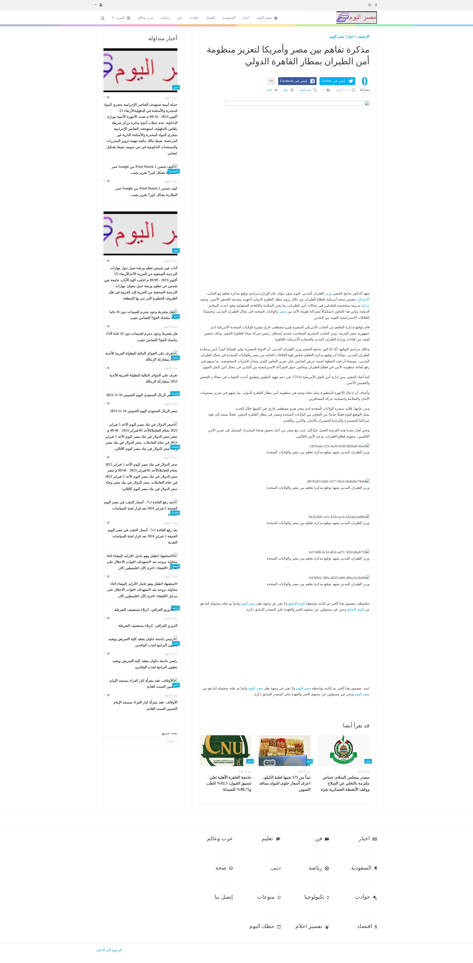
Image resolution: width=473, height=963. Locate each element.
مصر (282, 311)
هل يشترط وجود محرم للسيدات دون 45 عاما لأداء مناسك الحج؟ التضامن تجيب (141, 337)
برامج (365, 305)
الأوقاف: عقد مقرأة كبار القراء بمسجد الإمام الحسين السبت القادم (145, 705)
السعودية (228, 17)
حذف (270, 89)
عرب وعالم (146, 17)
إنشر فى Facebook (293, 81)
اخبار (246, 17)
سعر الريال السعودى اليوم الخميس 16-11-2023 (143, 411)
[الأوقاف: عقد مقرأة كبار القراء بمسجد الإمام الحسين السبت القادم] (140, 684)
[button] (98, 4)
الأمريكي (363, 299)
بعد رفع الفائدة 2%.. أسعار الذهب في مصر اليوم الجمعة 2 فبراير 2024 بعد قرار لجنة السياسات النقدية (142, 536)
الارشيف (363, 36)
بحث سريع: (169, 733)
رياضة (165, 17)
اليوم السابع (296, 603)
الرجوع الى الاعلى (109, 950)
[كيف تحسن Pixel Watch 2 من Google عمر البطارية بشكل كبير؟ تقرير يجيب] (140, 170)
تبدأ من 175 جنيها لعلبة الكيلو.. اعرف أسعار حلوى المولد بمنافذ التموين (284, 783)
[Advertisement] (285, 259)
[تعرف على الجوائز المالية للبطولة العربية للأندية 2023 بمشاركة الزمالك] (140, 356)
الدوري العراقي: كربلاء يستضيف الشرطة (147, 626)
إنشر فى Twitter (333, 81)
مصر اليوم (265, 17)
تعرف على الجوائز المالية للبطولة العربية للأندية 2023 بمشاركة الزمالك (143, 378)
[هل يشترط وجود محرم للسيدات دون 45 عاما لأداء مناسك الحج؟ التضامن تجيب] (140, 315)
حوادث (194, 17)
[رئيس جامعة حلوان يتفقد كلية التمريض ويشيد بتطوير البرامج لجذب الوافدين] (140, 642)
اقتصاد (210, 17)
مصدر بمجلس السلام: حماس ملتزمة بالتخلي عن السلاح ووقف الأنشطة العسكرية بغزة (345, 783)
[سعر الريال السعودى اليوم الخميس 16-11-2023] (140, 395)
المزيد (121, 17)
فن (179, 17)
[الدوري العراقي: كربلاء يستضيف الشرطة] (140, 610)
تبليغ (286, 89)
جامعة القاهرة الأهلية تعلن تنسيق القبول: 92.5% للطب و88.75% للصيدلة (228, 783)
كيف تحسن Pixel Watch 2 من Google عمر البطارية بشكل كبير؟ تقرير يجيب (146, 192)
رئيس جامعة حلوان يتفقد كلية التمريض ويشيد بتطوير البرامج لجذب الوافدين (144, 664)
